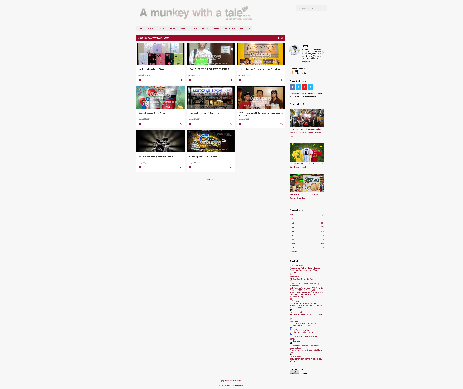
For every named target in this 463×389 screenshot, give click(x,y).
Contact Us (245, 28)
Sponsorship (229, 28)
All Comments (299, 73)
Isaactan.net (295, 321)
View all (280, 38)
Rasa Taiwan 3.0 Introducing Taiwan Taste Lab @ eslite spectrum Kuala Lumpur (305, 270)
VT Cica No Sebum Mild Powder (303, 279)
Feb (293, 243)
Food (172, 28)
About (151, 28)
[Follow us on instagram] (310, 87)
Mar (293, 239)
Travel (216, 28)
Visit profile (306, 62)
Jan (293, 247)
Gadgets (183, 28)
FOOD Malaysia (296, 266)
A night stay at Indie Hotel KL (302, 332)
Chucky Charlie (296, 357)
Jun (293, 227)
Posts (296, 71)
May (293, 231)
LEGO (195, 28)
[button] (181, 80)
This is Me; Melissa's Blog (300, 330)
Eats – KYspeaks (296, 312)
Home (140, 28)
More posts (210, 179)
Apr (293, 235)
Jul (293, 223)
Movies (205, 28)
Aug (293, 219)
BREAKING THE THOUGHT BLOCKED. (306, 359)
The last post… (296, 341)
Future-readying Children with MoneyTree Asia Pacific (303, 324)
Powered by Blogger (233, 381)
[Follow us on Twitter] (298, 87)
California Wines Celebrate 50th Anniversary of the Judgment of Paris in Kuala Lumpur (306, 305)
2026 (292, 215)
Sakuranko (294, 277)
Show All (294, 361)
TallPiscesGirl (295, 301)
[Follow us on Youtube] (304, 87)
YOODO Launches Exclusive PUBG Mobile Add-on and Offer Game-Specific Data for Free (305, 132)
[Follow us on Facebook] (292, 87)
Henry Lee (306, 46)
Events (162, 28)
